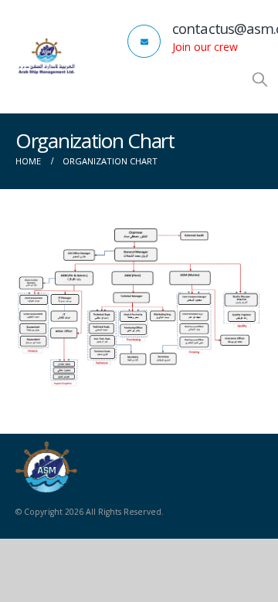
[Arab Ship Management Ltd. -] (46, 56)
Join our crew (205, 46)
